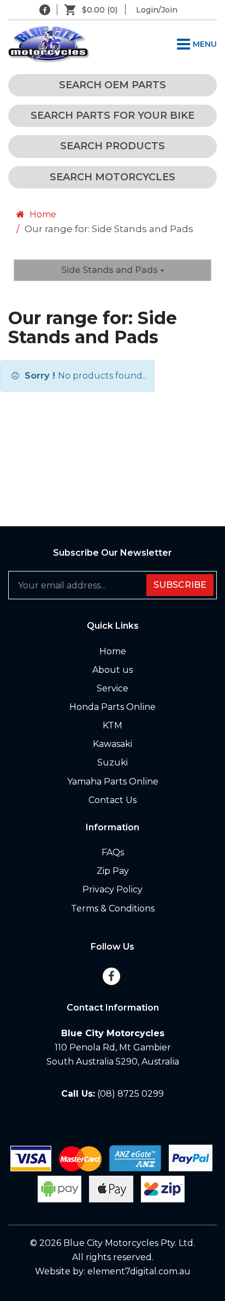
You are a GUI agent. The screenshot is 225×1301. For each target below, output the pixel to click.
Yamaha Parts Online (112, 781)
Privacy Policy (112, 889)
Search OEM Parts (112, 85)
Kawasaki (112, 744)
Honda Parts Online (112, 707)
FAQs (113, 852)
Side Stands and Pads (110, 270)
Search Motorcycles (112, 177)
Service (112, 688)
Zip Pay (113, 871)
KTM (112, 725)
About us (112, 670)
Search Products (112, 146)
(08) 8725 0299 (130, 1094)
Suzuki (112, 762)
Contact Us (112, 800)
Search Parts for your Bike (112, 115)
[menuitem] (112, 652)
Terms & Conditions (113, 908)
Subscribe (179, 585)
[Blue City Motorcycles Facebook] (44, 9)
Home (41, 214)
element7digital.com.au (139, 1271)
